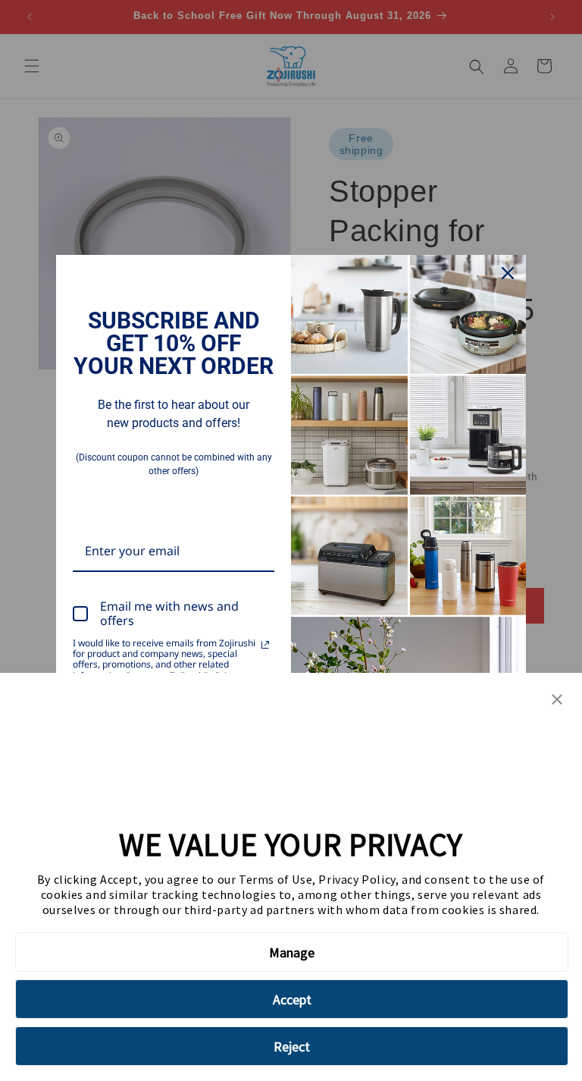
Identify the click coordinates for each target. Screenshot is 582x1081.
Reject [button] (292, 1046)
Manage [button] (291, 952)
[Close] (508, 273)
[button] (557, 700)
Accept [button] (292, 999)
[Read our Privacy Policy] (265, 645)
